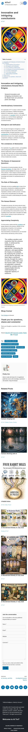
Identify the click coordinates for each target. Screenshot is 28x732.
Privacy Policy (7, 728)
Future (9, 504)
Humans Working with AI (9, 453)
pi (10, 148)
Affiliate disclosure (19, 728)
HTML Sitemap (14, 730)
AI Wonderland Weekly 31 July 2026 (12, 527)
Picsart (16, 334)
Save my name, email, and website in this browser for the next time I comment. (13, 663)
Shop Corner (7, 75)
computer (12, 115)
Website (5, 636)
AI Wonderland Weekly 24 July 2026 (12, 575)
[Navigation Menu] (22, 3)
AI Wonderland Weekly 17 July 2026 (12, 601)
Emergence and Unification (12, 66)
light (18, 186)
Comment (5, 642)
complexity (20, 224)
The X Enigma (4, 315)
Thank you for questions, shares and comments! (11, 77)
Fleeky (25, 332)
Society (15, 422)
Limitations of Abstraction (8, 353)
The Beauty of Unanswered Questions (15, 69)
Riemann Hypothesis (6, 169)
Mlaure (7, 725)
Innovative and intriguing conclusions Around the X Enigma (13, 62)
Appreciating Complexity (11, 73)
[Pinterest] (16, 687)
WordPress (19, 725)
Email (4, 630)
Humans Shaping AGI (8, 419)
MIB (11, 334)
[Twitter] (7, 687)
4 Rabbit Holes (5, 501)
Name (4, 624)
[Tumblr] (25, 687)
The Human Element (11, 72)
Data (6, 504)
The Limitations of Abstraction (13, 67)
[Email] (12, 687)
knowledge (8, 216)
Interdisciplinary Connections (13, 64)
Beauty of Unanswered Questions (10, 344)
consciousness (5, 134)
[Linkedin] (21, 687)
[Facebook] (3, 687)
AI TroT (3, 21)
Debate (7, 422)
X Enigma (15, 356)
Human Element (20, 347)
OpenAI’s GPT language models (13, 332)
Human (11, 422)
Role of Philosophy (6, 356)
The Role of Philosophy (11, 70)
